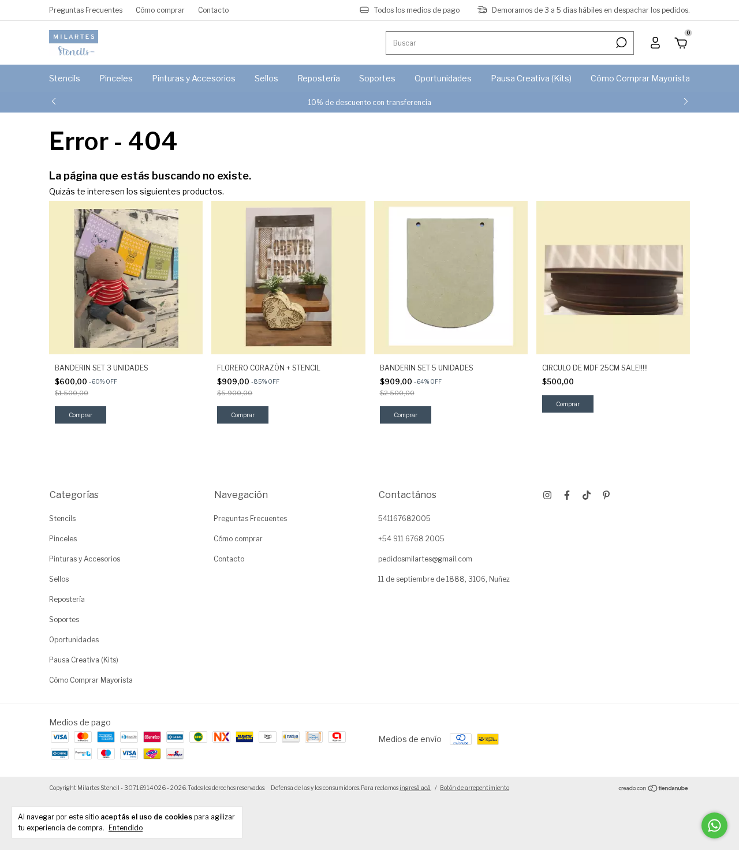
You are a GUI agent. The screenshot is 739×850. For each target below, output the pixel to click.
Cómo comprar (160, 10)
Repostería (318, 78)
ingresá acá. (415, 787)
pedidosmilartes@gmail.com (425, 559)
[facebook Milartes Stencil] (567, 495)
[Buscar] (620, 42)
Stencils (64, 78)
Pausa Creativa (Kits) (531, 78)
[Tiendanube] (654, 789)
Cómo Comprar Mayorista (640, 78)
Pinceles (116, 78)
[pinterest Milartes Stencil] (606, 495)
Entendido (126, 827)
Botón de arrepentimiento (474, 787)
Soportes (377, 78)
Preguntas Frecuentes (85, 10)
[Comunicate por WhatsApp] (714, 825)
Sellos (266, 78)
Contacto (213, 10)
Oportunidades (443, 78)
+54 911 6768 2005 (411, 538)
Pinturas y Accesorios (194, 78)
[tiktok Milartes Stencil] (586, 495)
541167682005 (404, 518)
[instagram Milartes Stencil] (547, 495)
